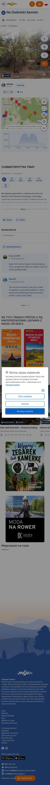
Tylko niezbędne (25, 396)
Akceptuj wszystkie (25, 411)
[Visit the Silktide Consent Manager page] (43, 390)
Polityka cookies (13, 385)
